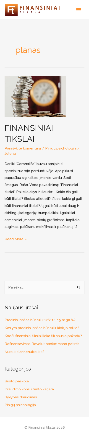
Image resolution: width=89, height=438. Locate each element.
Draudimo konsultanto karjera (29, 389)
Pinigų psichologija (60, 148)
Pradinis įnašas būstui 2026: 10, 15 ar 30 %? (40, 320)
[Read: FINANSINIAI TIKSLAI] (35, 96)
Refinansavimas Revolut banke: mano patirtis (42, 344)
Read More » (15, 238)
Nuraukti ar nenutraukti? (24, 352)
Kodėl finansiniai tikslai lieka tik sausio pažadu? (43, 336)
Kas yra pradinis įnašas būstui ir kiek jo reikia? (42, 328)
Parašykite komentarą (23, 148)
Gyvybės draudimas (21, 397)
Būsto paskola (17, 381)
